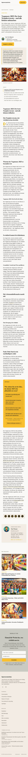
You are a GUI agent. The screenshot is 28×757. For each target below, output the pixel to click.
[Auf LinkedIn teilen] (16, 516)
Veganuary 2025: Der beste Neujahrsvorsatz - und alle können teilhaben (13, 90)
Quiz (3, 715)
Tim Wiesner (10, 37)
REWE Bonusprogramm (9, 460)
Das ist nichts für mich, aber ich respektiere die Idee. (13, 408)
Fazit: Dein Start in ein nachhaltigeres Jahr (13, 100)
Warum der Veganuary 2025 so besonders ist (13, 94)
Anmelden (14, 660)
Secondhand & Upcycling (7, 701)
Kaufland (11, 302)
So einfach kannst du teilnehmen (11, 96)
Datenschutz (4, 725)
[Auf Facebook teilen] (12, 516)
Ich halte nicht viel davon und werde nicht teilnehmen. (13, 414)
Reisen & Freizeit (5, 699)
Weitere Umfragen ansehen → (14, 423)
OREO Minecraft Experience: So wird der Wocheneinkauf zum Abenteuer (11, 574)
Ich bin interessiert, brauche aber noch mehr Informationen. (13, 402)
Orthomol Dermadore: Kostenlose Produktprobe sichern (12, 622)
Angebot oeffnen (7, 44)
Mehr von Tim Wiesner (16, 539)
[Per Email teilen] (19, 516)
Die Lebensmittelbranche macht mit (11, 98)
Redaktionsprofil (15, 530)
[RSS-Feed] (3, 687)
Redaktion (4, 711)
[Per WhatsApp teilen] (5, 516)
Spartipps (11, 9)
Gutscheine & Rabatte (6, 696)
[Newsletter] (6, 687)
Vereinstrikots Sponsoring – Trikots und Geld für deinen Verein (13, 598)
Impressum (4, 722)
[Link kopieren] (22, 516)
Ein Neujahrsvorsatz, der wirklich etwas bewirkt (14, 92)
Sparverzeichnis (6, 2)
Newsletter (22, 2)
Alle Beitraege (5, 713)
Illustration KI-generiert (7, 82)
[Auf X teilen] (9, 516)
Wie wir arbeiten (5, 718)
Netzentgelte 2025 (19, 500)
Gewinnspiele (5, 694)
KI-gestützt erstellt (17, 40)
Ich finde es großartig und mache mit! (13, 395)
